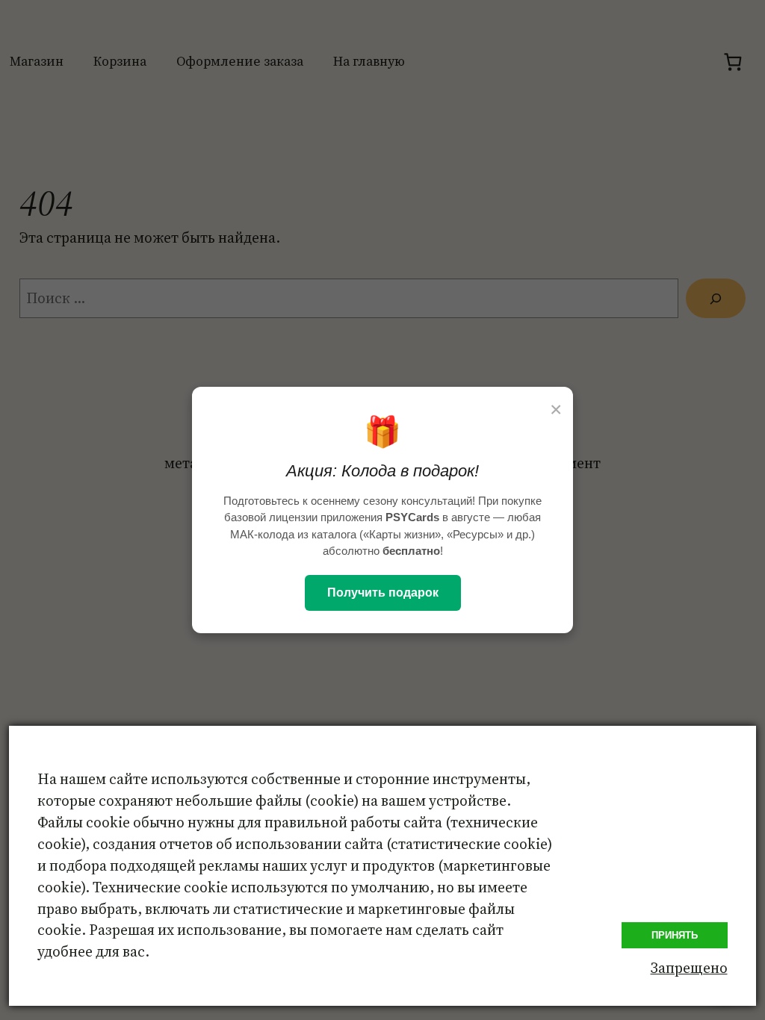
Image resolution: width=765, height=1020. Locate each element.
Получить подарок (383, 592)
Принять (674, 935)
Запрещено (689, 967)
